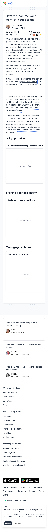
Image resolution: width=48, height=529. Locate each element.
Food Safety (8, 397)
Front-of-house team (12, 429)
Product (14, 487)
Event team (8, 424)
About (5, 487)
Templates (25, 487)
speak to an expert (28, 81)
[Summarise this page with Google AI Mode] (40, 34)
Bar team (7, 416)
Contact (32, 491)
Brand (5, 495)
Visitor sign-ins (9, 452)
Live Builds (37, 487)
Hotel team (7, 433)
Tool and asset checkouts (14, 461)
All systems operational (16, 500)
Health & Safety (10, 392)
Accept (8, 523)
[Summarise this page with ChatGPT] (30, 34)
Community (8, 491)
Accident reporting (11, 448)
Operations (7, 401)
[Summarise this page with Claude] (34, 34)
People (6, 405)
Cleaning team (9, 420)
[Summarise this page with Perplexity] (37, 34)
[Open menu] (43, 3)
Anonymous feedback (12, 457)
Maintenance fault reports (14, 465)
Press (41, 491)
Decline (18, 523)
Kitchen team (8, 437)
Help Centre (21, 491)
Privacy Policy (9, 519)
